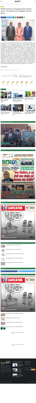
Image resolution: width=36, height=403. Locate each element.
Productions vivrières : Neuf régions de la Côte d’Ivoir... (5, 113)
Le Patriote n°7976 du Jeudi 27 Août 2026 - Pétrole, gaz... (14, 322)
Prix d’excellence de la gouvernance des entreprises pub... (17, 113)
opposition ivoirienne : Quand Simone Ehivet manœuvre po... (15, 253)
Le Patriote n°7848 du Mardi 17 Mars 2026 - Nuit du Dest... (14, 262)
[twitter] (27, 364)
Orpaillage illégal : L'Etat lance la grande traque (13, 317)
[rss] (29, 364)
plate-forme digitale (13, 69)
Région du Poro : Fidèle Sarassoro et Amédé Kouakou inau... (15, 326)
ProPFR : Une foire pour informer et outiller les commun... (4, 100)
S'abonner (33, 369)
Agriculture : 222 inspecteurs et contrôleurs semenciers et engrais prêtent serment (25, 76)
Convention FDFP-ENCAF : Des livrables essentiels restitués (9, 76)
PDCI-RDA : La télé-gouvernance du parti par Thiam (13, 249)
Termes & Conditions (32, 381)
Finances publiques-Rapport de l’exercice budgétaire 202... (30, 113)
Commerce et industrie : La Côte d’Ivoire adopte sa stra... (18, 100)
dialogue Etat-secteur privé (7, 69)
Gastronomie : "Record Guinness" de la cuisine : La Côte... (20, 375)
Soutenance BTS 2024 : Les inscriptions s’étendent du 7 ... (20, 370)
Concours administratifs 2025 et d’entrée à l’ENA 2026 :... (20, 365)
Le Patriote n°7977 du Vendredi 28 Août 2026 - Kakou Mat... (15, 313)
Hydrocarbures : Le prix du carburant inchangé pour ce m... (29, 99)
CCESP (18, 69)
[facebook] (25, 364)
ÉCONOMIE (2, 6)
